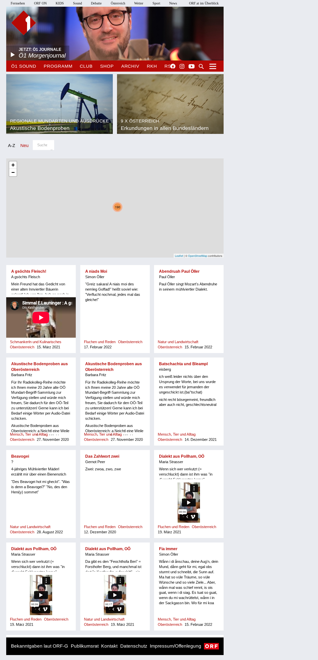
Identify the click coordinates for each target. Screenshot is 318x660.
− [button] (13, 172)
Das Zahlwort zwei (102, 456)
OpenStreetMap (197, 256)
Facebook (172, 66)
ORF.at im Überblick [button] (204, 3)
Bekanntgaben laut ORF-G (39, 646)
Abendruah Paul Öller (179, 271)
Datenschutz (133, 646)
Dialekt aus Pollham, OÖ (181, 456)
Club (86, 66)
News (173, 3)
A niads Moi (96, 271)
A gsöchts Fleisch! (28, 271)
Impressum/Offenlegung (175, 646)
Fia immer (168, 549)
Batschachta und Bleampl (183, 364)
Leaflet (179, 256)
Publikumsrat (85, 646)
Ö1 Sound (23, 66)
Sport (156, 3)
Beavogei (20, 456)
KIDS (60, 3)
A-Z (11, 145)
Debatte (96, 3)
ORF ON (40, 3)
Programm (58, 66)
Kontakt (109, 646)
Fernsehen (18, 3)
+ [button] (13, 165)
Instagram (182, 66)
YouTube (192, 66)
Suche (201, 66)
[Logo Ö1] (23, 22)
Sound (77, 3)
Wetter (138, 3)
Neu (24, 145)
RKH (152, 66)
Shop (107, 66)
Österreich (118, 3)
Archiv (130, 66)
